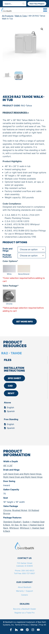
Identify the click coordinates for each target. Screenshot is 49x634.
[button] (42, 29)
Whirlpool (14, 528)
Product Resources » (16, 112)
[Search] (23, 3)
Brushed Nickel (19, 510)
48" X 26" (8, 465)
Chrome (7, 510)
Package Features (7, 256)
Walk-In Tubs (21, 15)
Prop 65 (42, 624)
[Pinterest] (27, 629)
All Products (7, 15)
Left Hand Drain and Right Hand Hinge (22, 473)
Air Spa (14, 524)
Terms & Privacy (22, 624)
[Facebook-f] (10, 629)
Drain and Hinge (7, 250)
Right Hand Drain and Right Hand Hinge (22, 477)
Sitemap (34, 624)
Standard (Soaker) (12, 521)
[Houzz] (16, 629)
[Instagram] (32, 629)
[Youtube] (38, 629)
